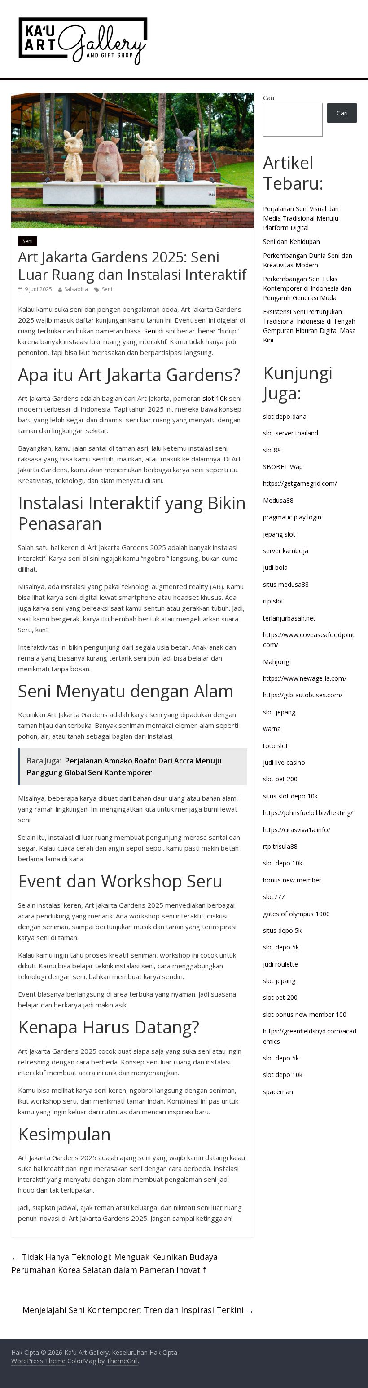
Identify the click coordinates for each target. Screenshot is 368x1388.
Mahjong (276, 661)
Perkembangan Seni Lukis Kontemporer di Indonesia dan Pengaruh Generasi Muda (307, 288)
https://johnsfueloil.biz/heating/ (308, 812)
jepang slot (279, 534)
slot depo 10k (282, 863)
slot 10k (214, 398)
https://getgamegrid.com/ (300, 483)
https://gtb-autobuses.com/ (302, 695)
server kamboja (285, 550)
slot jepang (279, 712)
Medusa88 (278, 500)
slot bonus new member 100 (304, 1014)
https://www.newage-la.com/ (304, 678)
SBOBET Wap (283, 466)
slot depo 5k (281, 947)
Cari (268, 97)
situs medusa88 (286, 584)
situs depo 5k (282, 930)
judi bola (275, 567)
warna (272, 728)
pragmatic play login (292, 517)
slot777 (274, 896)
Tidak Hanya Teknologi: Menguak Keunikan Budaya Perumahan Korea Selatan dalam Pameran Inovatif (114, 1263)
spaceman (278, 1091)
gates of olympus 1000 (296, 913)
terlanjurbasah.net (289, 618)
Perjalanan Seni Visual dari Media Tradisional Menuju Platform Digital (301, 218)
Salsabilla (76, 289)
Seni (27, 241)
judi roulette (280, 964)
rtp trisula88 (280, 846)
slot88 (272, 450)
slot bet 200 (280, 779)
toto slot (275, 745)
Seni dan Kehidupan (291, 241)
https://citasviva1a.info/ (296, 829)
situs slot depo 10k (290, 796)
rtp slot (273, 601)
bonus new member (292, 880)
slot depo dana (285, 416)
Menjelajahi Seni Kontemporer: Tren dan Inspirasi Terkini (138, 1309)
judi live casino (284, 762)
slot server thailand (290, 433)
